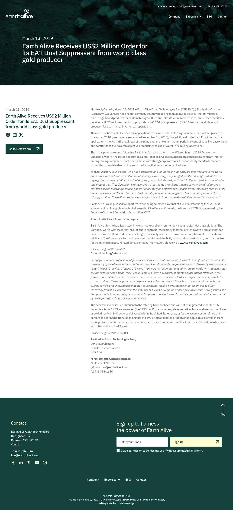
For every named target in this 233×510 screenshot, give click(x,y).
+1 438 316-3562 (167, 6)
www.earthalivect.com (194, 242)
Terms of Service (150, 499)
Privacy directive (107, 503)
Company (174, 16)
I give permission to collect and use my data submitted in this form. (162, 450)
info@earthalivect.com (190, 6)
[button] (8, 134)
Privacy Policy (129, 499)
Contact (222, 16)
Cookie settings (126, 503)
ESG (209, 16)
